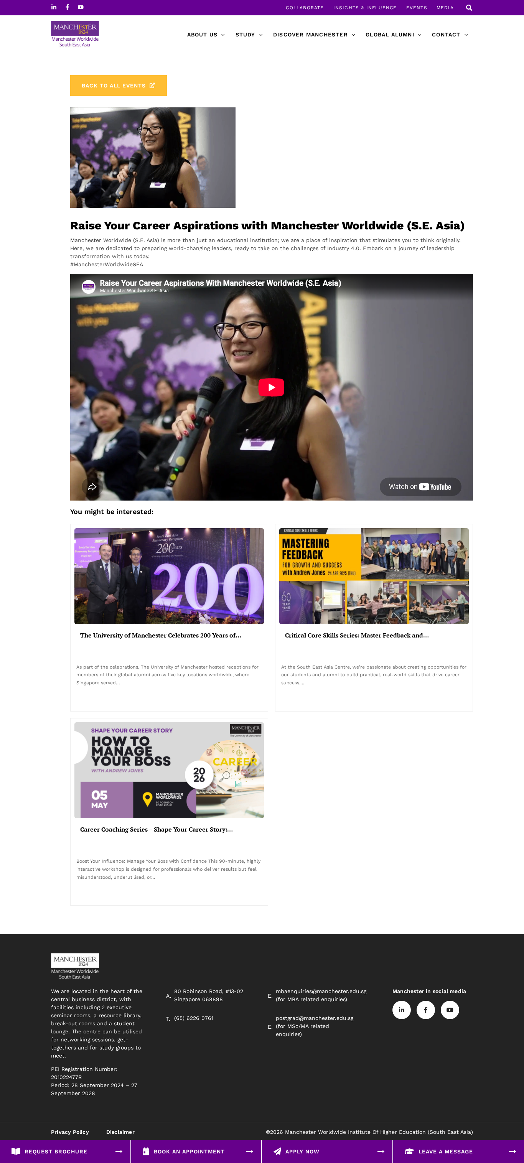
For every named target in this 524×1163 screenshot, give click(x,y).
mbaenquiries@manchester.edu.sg (321, 991)
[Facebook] (67, 7)
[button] (469, 9)
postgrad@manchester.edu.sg (314, 1018)
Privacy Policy (70, 1132)
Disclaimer (120, 1132)
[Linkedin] (54, 7)
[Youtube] (81, 7)
